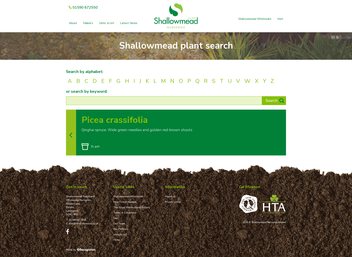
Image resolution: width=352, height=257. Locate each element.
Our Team (119, 223)
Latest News (128, 23)
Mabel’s (88, 23)
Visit (280, 19)
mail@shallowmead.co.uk (83, 223)
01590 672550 (77, 220)
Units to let (106, 23)
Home (116, 240)
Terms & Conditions (124, 212)
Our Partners (120, 229)
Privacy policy (173, 202)
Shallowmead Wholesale (254, 19)
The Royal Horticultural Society (131, 207)
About (73, 23)
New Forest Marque (124, 202)
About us (170, 196)
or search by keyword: (86, 91)
